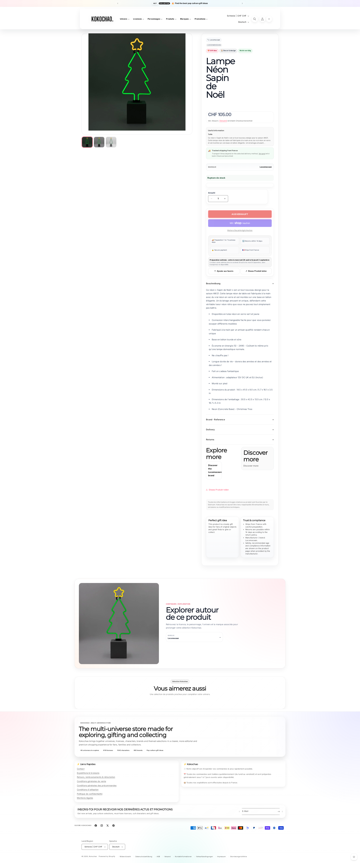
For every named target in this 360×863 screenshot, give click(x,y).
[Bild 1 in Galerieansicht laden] (87, 142)
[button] (269, 19)
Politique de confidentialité (89, 794)
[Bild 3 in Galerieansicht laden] (111, 142)
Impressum (221, 857)
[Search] (255, 19)
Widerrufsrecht (125, 857)
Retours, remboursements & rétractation (96, 777)
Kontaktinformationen (183, 857)
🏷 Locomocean (213, 40)
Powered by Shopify (107, 856)
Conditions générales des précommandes (96, 785)
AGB (158, 857)
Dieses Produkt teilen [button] (219, 489)
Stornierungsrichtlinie (238, 857)
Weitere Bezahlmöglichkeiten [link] (240, 230)
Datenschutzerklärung (143, 857)
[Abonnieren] (278, 811)
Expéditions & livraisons (88, 773)
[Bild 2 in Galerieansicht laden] (99, 142)
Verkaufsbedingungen (204, 857)
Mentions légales (85, 798)
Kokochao (93, 856)
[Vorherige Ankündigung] (118, 3)
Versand (223, 120)
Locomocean (266, 167)
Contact (81, 769)
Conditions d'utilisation (88, 789)
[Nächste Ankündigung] (242, 3)
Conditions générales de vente (91, 781)
